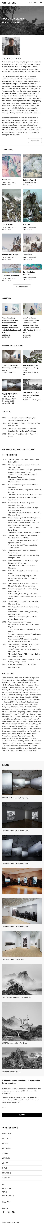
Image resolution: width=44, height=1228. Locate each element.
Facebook (3, 1212)
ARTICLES (6, 1158)
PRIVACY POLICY (8, 1195)
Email (4, 1108)
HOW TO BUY (7, 1188)
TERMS (4, 1192)
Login (35, 3)
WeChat (13, 1212)
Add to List (35, 141)
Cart (30, 3)
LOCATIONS (6, 1173)
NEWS (4, 1168)
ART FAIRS (6, 1138)
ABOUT (5, 1163)
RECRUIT (6, 1202)
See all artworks (22, 287)
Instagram (8, 1212)
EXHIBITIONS (7, 1133)
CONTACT (6, 1178)
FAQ (3, 1185)
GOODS (5, 1153)
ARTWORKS (15, 22)
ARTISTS (5, 1143)
